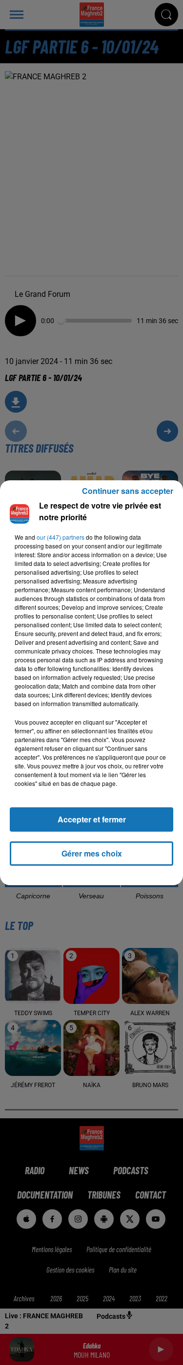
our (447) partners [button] (60, 537)
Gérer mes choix (91, 853)
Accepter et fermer (92, 819)
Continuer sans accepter (127, 490)
